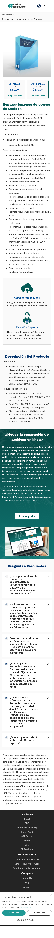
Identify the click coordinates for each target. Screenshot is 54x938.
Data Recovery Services (27, 859)
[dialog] (27, 908)
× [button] (51, 895)
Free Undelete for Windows (27, 868)
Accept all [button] (13, 913)
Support (27, 887)
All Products (27, 849)
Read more (26, 907)
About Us (27, 878)
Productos (7, 14)
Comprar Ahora (14, 95)
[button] (27, 585)
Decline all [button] (39, 913)
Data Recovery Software (27, 863)
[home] (17, 5)
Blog (27, 882)
